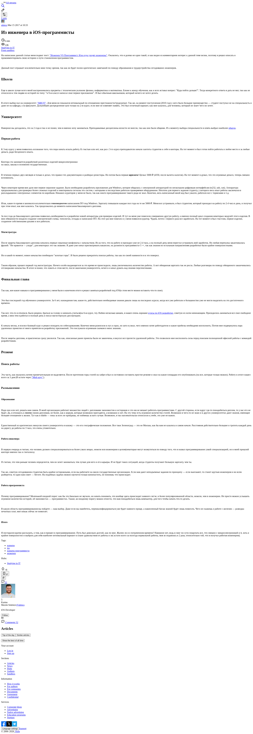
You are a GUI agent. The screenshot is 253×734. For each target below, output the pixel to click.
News (9, 666)
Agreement (12, 694)
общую (232, 128)
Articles (10, 663)
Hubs (9, 668)
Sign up (10, 653)
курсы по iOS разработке (160, 313)
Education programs (16, 715)
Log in (10, 650)
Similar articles (23, 635)
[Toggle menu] (2, 3)
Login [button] (4, 18)
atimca (4, 25)
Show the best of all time (12, 640)
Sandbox (11, 674)
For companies (14, 689)
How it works (13, 684)
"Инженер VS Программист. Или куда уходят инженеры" (78, 55)
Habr (17, 731)
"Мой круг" (37, 377)
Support (22, 728)
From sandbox (7, 50)
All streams (11, 2)
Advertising (12, 709)
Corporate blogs (14, 707)
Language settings (10, 729)
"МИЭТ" (41, 103)
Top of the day (8, 635)
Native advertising (15, 712)
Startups (10, 717)
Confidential (12, 697)
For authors (12, 686)
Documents (12, 691)
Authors (10, 671)
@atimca (20, 605)
